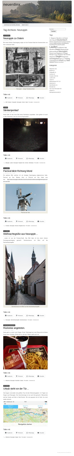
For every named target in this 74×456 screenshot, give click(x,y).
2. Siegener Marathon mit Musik (58, 38)
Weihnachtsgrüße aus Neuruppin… (20, 234)
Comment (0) (36, 102)
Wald (68, 60)
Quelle (54, 53)
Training (67, 58)
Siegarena (52, 56)
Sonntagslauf (54, 59)
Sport (63, 58)
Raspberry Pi (60, 53)
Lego (65, 47)
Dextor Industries (54, 41)
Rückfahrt (17, 380)
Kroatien (62, 44)
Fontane (9, 102)
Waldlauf (51, 62)
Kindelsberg (65, 43)
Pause (51, 53)
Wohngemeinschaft (54, 92)
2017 (50, 40)
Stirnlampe (31, 162)
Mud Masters (52, 85)
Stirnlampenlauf (10, 110)
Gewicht (51, 43)
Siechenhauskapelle (15, 319)
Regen (66, 53)
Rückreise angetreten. (14, 328)
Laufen (5, 107)
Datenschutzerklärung (12, 25)
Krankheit (52, 44)
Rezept (51, 54)
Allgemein (6, 168)
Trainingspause (53, 60)
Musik (56, 51)
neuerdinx (11, 4)
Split (60, 58)
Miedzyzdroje (64, 49)
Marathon (52, 49)
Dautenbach (62, 40)
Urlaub (21, 380)
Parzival (16, 225)
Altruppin (7, 162)
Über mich (25, 25)
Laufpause (61, 47)
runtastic (56, 54)
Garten (68, 41)
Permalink (31, 102)
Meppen (58, 49)
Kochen (51, 74)
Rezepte (51, 86)
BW (6, 102)
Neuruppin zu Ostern (13, 38)
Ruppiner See (21, 162)
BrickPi (54, 40)
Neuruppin (19, 102)
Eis (60, 41)
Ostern (23, 102)
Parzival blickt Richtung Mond (17, 171)
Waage (64, 60)
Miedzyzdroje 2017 (54, 81)
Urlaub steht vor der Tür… (16, 388)
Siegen (16, 437)
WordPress (68, 452)
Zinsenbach (61, 62)
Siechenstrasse (23, 319)
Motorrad (8, 380)
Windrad (56, 62)
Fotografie (7, 35)
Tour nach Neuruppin (9, 325)
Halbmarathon (57, 43)
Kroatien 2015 (52, 76)
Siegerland (65, 56)
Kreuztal (57, 44)
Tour (20, 437)
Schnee (26, 162)
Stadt (26, 102)
